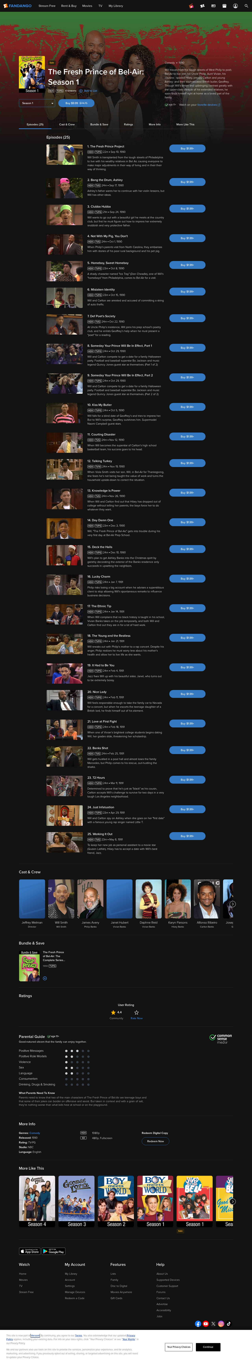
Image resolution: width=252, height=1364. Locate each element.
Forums (161, 1292)
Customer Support (167, 1286)
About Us (162, 1273)
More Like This (185, 124)
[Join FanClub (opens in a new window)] (191, 6)
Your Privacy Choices (178, 1347)
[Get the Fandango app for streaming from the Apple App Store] (30, 1251)
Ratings (128, 124)
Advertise (162, 1304)
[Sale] (194, 1201)
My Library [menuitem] (116, 6)
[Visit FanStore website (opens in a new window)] (224, 6)
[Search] (246, 6)
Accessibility (164, 1310)
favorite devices (207, 104)
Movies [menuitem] (87, 6)
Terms (78, 1335)
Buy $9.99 (80, 103)
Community (116, 1018)
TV (20, 1286)
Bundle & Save (99, 124)
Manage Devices (75, 1292)
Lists (113, 1273)
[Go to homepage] (17, 6)
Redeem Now (155, 1141)
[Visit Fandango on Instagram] (221, 1323)
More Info (155, 124)
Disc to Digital (119, 1286)
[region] (126, 1347)
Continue (208, 1347)
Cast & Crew (67, 124)
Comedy (35, 1133)
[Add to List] (45, 978)
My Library (71, 1273)
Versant (35, 1335)
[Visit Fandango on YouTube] (205, 1323)
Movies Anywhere (121, 1292)
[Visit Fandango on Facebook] (198, 1323)
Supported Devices (168, 1280)
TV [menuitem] (100, 6)
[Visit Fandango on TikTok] (228, 1323)
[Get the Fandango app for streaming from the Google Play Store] (54, 1251)
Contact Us (163, 1298)
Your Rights (128, 1339)
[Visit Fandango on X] (213, 1323)
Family (114, 1280)
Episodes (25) (35, 124)
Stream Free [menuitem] (47, 6)
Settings (70, 1286)
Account (70, 1280)
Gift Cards (116, 1298)
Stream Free (26, 1292)
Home (22, 1273)
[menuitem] (213, 6)
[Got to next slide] (232, 904)
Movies (23, 1280)
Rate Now (137, 1018)
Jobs (159, 1316)
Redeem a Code (74, 1298)
